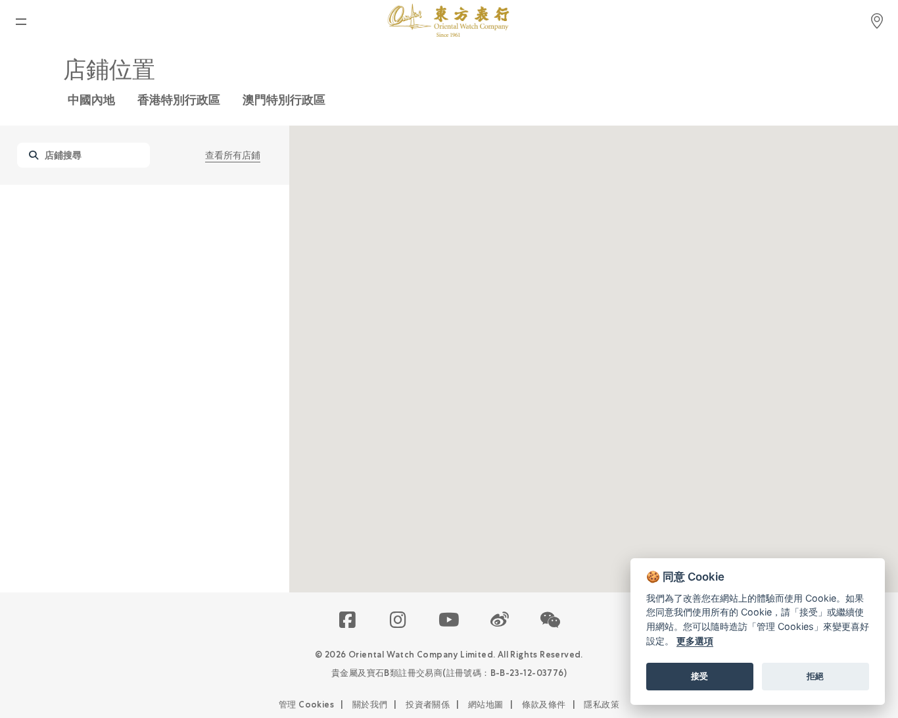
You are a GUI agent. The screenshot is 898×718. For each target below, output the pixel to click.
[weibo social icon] (499, 621)
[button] (550, 621)
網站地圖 (486, 704)
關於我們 (370, 704)
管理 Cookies (306, 704)
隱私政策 (601, 704)
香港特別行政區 (178, 99)
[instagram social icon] (398, 621)
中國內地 (91, 99)
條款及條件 (544, 704)
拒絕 (815, 676)
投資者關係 (428, 704)
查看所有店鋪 (232, 155)
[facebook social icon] (348, 621)
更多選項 (694, 640)
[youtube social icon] (449, 621)
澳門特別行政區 (284, 99)
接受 (699, 676)
